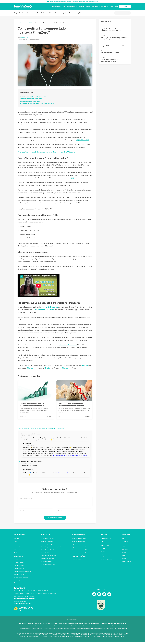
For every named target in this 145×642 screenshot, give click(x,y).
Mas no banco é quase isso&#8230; (30, 101)
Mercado (72, 13)
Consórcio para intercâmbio (21, 577)
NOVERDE (125, 549)
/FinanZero (48, 368)
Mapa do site (17, 547)
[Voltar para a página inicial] (23, 6)
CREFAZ (124, 558)
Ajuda (15, 541)
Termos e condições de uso (21, 544)
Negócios (79, 13)
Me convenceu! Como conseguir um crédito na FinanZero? (37, 103)
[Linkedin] (99, 594)
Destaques (44, 13)
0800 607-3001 (26, 608)
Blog (15, 13)
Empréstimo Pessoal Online (48, 538)
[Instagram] (104, 594)
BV (123, 538)
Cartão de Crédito (76, 559)
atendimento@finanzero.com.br (24, 598)
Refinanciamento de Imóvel (78, 541)
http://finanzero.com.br (62, 473)
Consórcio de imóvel (19, 562)
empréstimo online (82, 140)
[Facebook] (94, 594)
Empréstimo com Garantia (47, 549)
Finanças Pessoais (54, 13)
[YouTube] (109, 594)
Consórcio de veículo (19, 565)
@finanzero (30, 368)
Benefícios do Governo (25, 13)
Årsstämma (17, 552)
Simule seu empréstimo (47, 541)
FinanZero (20, 22)
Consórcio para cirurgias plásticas (22, 571)
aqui (72, 178)
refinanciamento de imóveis (68, 345)
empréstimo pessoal (51, 307)
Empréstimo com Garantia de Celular (81, 552)
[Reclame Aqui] (101, 605)
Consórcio (16, 559)
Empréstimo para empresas (48, 564)
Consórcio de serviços (19, 568)
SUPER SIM (125, 552)
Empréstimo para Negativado (48, 544)
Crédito (36, 13)
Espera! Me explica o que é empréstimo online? (33, 96)
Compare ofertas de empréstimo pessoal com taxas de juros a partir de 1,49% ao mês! (47, 152)
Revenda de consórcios (20, 583)
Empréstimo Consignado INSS (48, 555)
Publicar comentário (55, 518)
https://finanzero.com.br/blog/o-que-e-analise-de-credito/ (70, 455)
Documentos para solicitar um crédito (31, 98)
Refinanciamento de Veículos (79, 538)
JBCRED (124, 544)
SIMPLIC (124, 555)
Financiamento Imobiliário (47, 558)
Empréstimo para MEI (46, 561)
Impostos (64, 13)
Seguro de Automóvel (106, 538)
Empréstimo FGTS (45, 552)
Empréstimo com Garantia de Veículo (81, 549)
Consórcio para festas (19, 580)
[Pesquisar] (128, 12)
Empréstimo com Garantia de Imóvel (81, 547)
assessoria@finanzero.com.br (23, 603)
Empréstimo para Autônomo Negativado (51, 547)
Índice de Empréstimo (19, 549)
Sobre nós (16, 538)
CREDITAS (125, 541)
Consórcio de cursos (19, 574)
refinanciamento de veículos (44, 310)
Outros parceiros (126, 561)
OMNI (123, 547)
